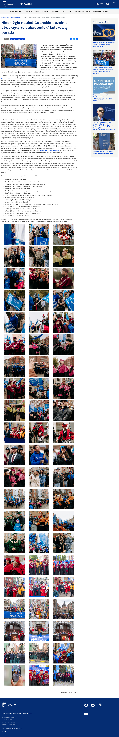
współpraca (45, 11)
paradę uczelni (6, 78)
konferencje (55, 11)
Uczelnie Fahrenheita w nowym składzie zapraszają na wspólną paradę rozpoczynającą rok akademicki (103, 70)
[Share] (76, 39)
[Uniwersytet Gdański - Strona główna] (9, 4)
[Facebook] (71, 39)
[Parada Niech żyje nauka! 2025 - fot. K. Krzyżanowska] (14, 235)
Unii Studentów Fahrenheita (49, 150)
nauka (37, 11)
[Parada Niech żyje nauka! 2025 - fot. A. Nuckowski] (63, 654)
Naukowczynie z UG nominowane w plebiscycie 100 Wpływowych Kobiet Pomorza (104, 44)
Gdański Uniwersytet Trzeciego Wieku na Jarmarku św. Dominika (103, 152)
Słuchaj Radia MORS (99, 4)
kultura (64, 11)
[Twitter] (74, 39)
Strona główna (5, 17)
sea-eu (88, 11)
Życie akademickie (16, 17)
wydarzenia (28, 11)
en (114, 3)
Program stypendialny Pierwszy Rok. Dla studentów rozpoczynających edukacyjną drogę (103, 98)
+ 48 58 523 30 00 (16, 728)
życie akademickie (15, 11)
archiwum (106, 11)
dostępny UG (79, 11)
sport (70, 11)
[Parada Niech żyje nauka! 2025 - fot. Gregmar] (39, 566)
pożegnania (97, 11)
